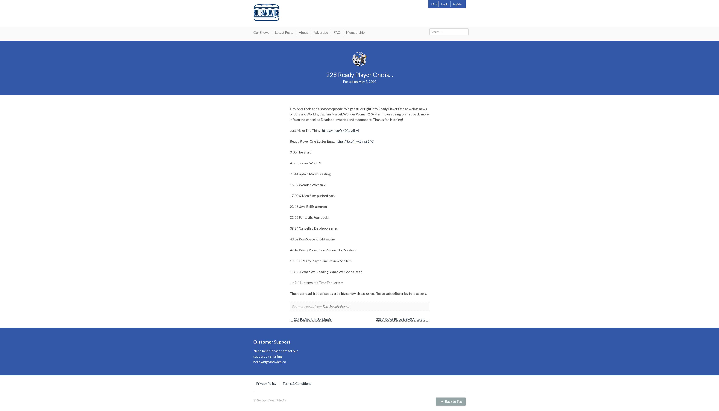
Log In (444, 4)
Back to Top (453, 401)
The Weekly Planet (335, 306)
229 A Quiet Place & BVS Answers (402, 319)
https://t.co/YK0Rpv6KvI (340, 130)
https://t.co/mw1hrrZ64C (355, 141)
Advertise (321, 32)
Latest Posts (284, 32)
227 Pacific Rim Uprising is (311, 319)
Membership (355, 32)
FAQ (434, 4)
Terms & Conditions (297, 383)
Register (457, 4)
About (303, 32)
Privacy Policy (266, 383)
